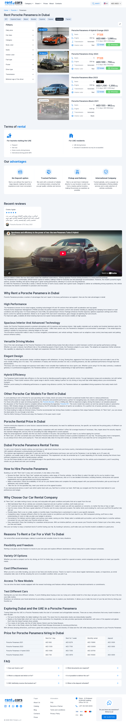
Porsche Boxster (48, 402)
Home (6, 10)
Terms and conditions (57, 710)
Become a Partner (56, 706)
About (51, 3)
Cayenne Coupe (16, 19)
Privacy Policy (55, 713)
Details (101, 45)
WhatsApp (114, 45)
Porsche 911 (64, 404)
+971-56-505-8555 (85, 706)
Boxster (33, 19)
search (97, 3)
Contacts (58, 3)
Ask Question (109, 717)
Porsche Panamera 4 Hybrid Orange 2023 (90, 30)
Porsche (14, 10)
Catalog (36, 706)
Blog (35, 710)
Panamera (59, 19)
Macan (26, 19)
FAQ (51, 702)
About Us (37, 702)
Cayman (50, 19)
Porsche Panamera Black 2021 (85, 101)
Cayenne (42, 19)
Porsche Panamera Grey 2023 (85, 54)
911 (6, 19)
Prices (45, 3)
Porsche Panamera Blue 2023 (85, 77)
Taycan (68, 19)
